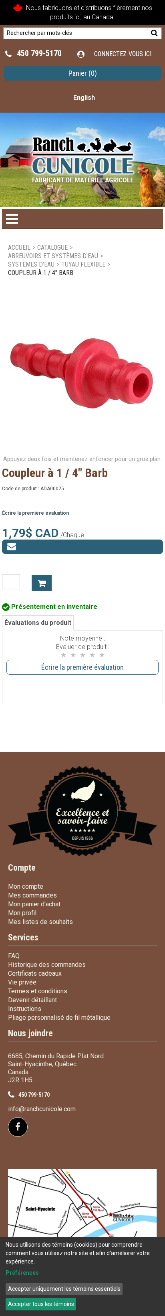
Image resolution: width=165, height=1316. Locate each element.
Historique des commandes (47, 964)
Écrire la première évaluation (35, 513)
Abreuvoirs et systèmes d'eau (53, 256)
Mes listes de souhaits (40, 922)
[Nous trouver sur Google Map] (82, 1221)
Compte (22, 868)
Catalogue (52, 247)
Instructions (24, 1009)
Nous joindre (30, 1033)
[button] (82, 73)
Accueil (19, 247)
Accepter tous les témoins (41, 1304)
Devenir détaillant (32, 1000)
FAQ (14, 956)
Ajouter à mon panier (42, 583)
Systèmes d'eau (31, 264)
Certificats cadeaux (35, 973)
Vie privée (22, 982)
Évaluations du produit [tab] (37, 623)
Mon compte (25, 886)
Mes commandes (32, 895)
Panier (82, 73)
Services (23, 937)
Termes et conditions (37, 991)
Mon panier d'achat (34, 904)
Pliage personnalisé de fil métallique (59, 1017)
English (84, 97)
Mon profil (22, 913)
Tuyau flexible (83, 264)
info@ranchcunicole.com (42, 1109)
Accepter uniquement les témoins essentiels (64, 1289)
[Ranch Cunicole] (83, 156)
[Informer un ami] (82, 547)
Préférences (22, 1273)
